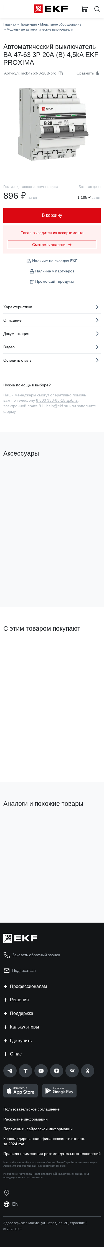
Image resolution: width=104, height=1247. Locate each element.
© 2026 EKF (12, 1229)
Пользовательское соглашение (31, 1109)
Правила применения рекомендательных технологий (52, 1153)
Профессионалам (28, 986)
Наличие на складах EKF (55, 261)
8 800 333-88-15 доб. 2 (57, 400)
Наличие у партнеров (54, 271)
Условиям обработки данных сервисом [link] (29, 1165)
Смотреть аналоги (48, 244)
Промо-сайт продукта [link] (54, 281)
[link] (10, 1070)
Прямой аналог (81, 825)
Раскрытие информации (25, 1119)
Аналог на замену (22, 823)
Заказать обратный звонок (36, 955)
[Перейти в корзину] (84, 8)
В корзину (25, 580)
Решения (19, 999)
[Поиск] (97, 9)
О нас (16, 1054)
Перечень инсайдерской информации (38, 1129)
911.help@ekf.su (53, 406)
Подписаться (24, 970)
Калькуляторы (24, 1027)
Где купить (21, 1040)
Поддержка (21, 1013)
